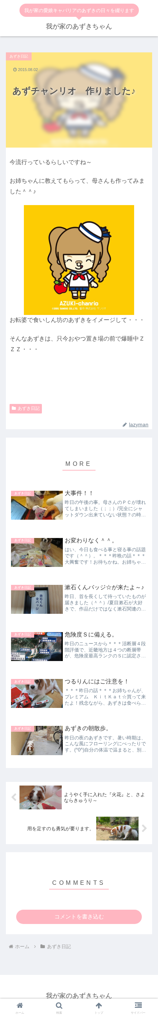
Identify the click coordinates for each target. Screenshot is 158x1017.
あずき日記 (29, 408)
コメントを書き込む (79, 916)
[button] (142, 856)
